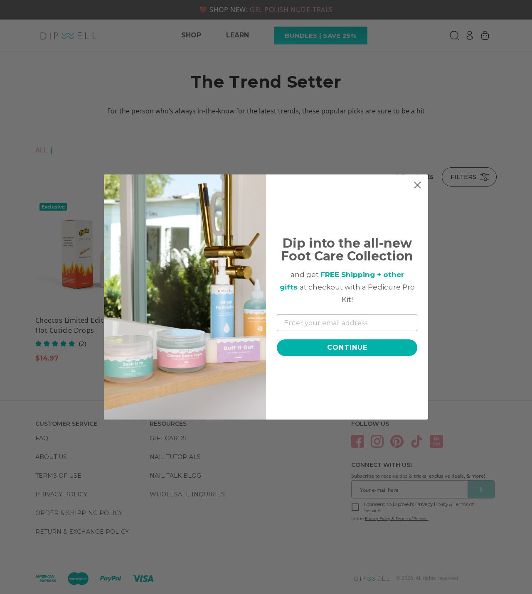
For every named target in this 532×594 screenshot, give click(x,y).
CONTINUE (347, 347)
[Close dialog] (417, 185)
